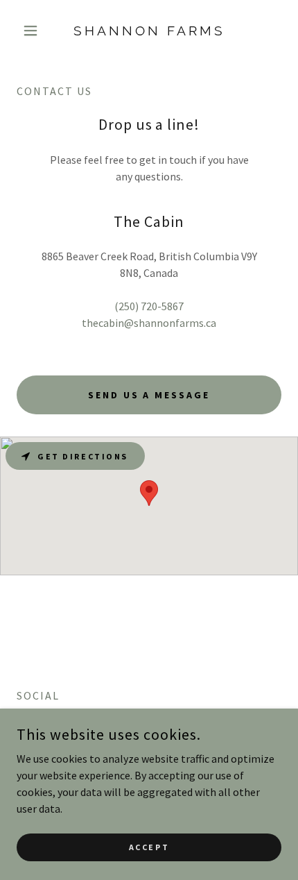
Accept (149, 847)
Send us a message (149, 395)
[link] (148, 31)
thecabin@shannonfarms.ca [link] (149, 323)
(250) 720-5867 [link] (149, 306)
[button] (36, 30)
